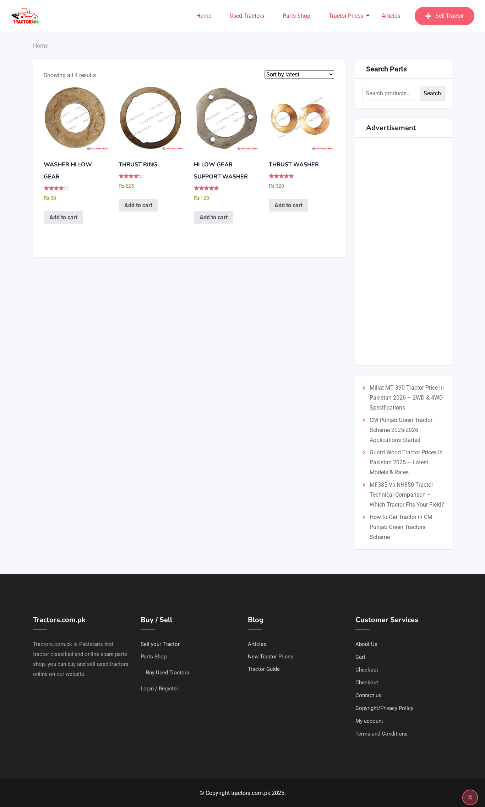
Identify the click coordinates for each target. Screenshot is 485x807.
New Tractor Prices (270, 656)
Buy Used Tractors (167, 672)
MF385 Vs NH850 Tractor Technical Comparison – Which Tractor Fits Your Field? (407, 494)
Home (203, 15)
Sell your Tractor (160, 644)
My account (369, 721)
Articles (391, 15)
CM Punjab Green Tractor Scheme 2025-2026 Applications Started (401, 430)
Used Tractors (247, 15)
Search (432, 93)
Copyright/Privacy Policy (384, 708)
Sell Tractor (449, 15)
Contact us (368, 695)
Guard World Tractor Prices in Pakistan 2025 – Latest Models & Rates (406, 462)
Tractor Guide (264, 669)
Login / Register (159, 688)
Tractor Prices (346, 15)
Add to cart (63, 217)
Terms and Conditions (381, 734)
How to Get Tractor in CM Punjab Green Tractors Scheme (401, 527)
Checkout (366, 670)
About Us (366, 644)
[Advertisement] (404, 251)
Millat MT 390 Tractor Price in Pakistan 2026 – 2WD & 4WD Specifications (407, 397)
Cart (360, 657)
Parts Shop (296, 15)
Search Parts (386, 69)
